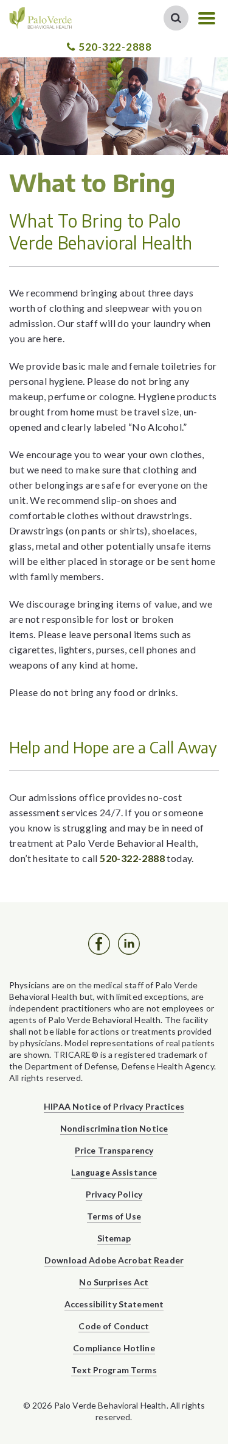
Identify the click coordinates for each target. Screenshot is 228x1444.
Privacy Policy (114, 1194)
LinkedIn (129, 944)
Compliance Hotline (114, 1348)
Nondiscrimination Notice (114, 1128)
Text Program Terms (114, 1370)
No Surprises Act (113, 1282)
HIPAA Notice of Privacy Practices (114, 1106)
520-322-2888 (115, 46)
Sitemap (114, 1238)
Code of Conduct (113, 1326)
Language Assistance (114, 1172)
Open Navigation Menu (207, 18)
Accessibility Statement (114, 1304)
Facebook (99, 944)
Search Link (176, 18)
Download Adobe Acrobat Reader (114, 1260)
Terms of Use (114, 1216)
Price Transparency (114, 1150)
